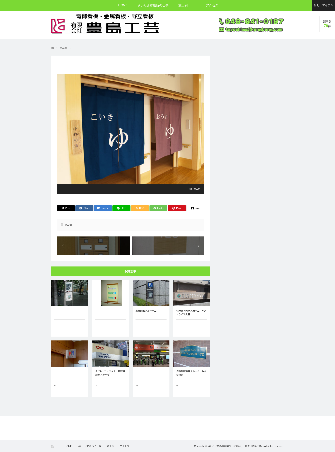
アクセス (212, 5)
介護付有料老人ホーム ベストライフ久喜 (191, 312)
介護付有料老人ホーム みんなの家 (191, 373)
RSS (52, 446)
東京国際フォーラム (146, 310)
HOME (123, 5)
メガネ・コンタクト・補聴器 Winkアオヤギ (110, 373)
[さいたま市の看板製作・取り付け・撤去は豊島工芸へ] (105, 24)
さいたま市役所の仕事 (152, 5)
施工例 (183, 5)
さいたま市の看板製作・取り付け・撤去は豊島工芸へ (236, 446)
